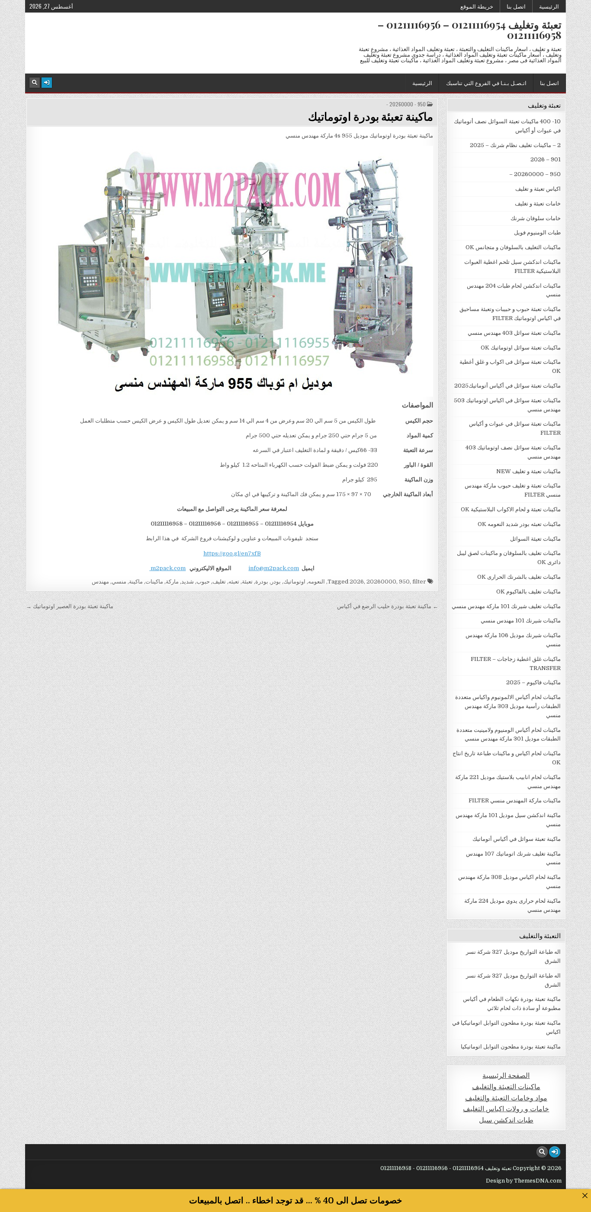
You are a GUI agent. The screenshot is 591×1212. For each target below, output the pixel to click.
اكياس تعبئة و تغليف (538, 189)
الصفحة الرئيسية (506, 1075)
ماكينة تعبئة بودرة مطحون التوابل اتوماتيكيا (511, 1046)
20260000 (381, 581)
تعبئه (233, 581)
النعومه (316, 581)
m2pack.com (167, 568)
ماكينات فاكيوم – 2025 (533, 682)
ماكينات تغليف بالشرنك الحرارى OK (519, 577)
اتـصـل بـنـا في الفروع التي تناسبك (486, 82)
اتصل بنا (516, 6)
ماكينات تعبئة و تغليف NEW (528, 471)
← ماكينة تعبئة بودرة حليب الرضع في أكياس (387, 606)
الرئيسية (549, 6)
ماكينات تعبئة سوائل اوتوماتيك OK (521, 347)
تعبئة (247, 581)
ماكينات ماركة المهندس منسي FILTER (515, 800)
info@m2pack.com (273, 568)
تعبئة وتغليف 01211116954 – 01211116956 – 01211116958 (470, 29)
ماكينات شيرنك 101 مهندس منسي (521, 620)
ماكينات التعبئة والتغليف (506, 1086)
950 (404, 581)
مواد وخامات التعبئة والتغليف (506, 1098)
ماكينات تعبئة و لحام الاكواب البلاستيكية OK (511, 509)
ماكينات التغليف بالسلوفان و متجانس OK (513, 247)
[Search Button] (34, 82)
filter (419, 581)
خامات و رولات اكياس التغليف (506, 1109)
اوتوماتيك (294, 581)
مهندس (100, 581)
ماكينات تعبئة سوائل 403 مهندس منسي (514, 333)
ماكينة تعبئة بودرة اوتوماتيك (370, 116)
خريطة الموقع (476, 6)
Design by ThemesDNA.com (524, 1181)
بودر (276, 581)
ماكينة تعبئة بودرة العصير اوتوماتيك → (69, 606)
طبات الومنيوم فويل (537, 232)
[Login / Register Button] (47, 82)
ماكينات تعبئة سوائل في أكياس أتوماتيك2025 (507, 385)
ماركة (172, 581)
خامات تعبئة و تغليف (538, 203)
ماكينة (136, 581)
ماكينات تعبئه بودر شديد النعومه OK (519, 524)
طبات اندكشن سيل (506, 1120)
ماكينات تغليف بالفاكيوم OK (528, 591)
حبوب (203, 581)
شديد (187, 581)
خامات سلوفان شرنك (536, 218)
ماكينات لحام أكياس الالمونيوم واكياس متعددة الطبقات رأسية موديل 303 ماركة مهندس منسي (508, 706)
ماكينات (154, 581)
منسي (119, 581)
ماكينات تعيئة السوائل (535, 538)
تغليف (219, 581)
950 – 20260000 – (535, 174)
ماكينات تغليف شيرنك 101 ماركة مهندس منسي (506, 606)
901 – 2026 (545, 159)
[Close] (584, 1195)
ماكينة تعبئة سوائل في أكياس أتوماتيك (516, 839)
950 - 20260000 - (406, 104)
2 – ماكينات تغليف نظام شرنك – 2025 (515, 145)
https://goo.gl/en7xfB (232, 553)
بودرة (261, 581)
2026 (357, 581)
